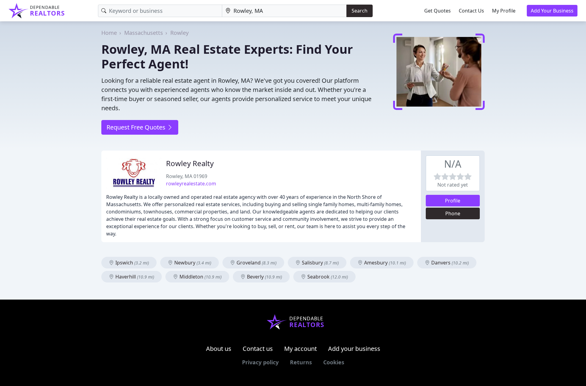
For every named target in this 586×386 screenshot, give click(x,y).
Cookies (333, 362)
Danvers (449, 262)
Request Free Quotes (137, 127)
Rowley (179, 32)
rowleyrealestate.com (191, 183)
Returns (301, 362)
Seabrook (327, 276)
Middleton (200, 276)
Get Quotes (437, 10)
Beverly (264, 276)
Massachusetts (143, 32)
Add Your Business (552, 10)
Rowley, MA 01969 (186, 176)
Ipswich (131, 262)
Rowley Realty (190, 163)
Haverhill (134, 276)
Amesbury (384, 262)
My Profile (503, 10)
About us (218, 348)
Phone (452, 213)
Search (359, 10)
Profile (452, 200)
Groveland (256, 262)
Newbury (192, 262)
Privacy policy (260, 362)
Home (109, 32)
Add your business (354, 348)
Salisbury (320, 262)
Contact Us (471, 10)
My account (300, 348)
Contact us (258, 348)
